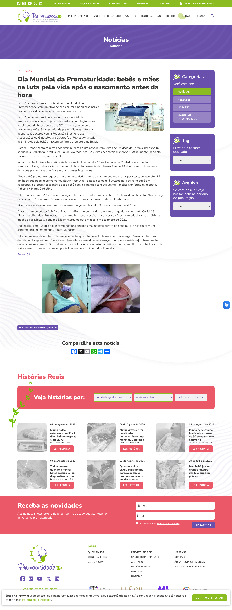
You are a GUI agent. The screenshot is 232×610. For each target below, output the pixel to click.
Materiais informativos (187, 117)
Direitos (170, 16)
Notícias (185, 16)
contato (164, 3)
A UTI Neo (131, 16)
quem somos (62, 3)
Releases (184, 99)
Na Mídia (184, 107)
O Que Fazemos (89, 3)
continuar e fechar (209, 597)
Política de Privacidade (189, 566)
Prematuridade (78, 16)
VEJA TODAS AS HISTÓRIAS (191, 397)
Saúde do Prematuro (107, 16)
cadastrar (203, 525)
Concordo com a (159, 523)
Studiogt (51, 589)
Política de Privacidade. (168, 523)
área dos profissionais (199, 3)
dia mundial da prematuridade (38, 327)
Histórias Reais (151, 16)
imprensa (143, 3)
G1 (28, 254)
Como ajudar (118, 3)
